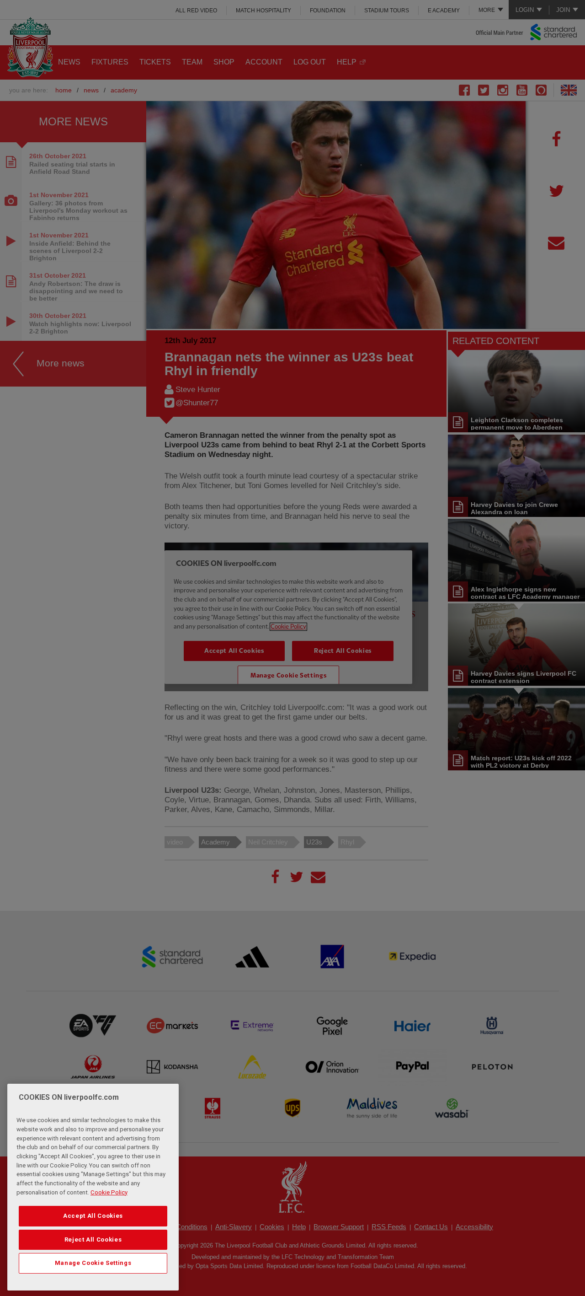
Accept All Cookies (93, 1215)
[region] (93, 1187)
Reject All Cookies (93, 1239)
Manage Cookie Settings (93, 1262)
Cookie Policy (109, 1192)
